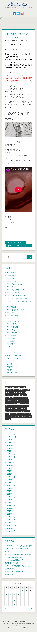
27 (14, 604)
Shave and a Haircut (19, 392)
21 (18, 601)
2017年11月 (11, 491)
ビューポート (22, 411)
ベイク (7, 414)
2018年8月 (11, 465)
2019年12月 (11, 437)
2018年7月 (11, 468)
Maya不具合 (11, 324)
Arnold (12, 387)
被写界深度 (25, 416)
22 (22, 601)
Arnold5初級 (11, 275)
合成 (12, 416)
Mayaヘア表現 (12, 315)
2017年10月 (11, 494)
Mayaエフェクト (13, 292)
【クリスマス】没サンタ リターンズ (18, 246)
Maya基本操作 (12, 332)
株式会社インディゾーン (16, 627)
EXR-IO (23, 387)
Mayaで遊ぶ (24, 40)
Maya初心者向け (13, 327)
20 (14, 601)
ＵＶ (9, 419)
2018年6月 (11, 471)
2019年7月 (11, 442)
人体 (29, 414)
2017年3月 (11, 514)
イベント (10, 350)
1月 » (30, 608)
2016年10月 (11, 528)
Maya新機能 (11, 335)
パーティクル (14, 411)
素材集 (9, 370)
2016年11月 (11, 525)
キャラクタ (8, 400)
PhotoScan (20, 390)
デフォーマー (8, 408)
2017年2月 (11, 517)
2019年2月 (11, 457)
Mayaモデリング (13, 318)
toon (17, 395)
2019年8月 (11, 439)
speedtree (8, 395)
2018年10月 (11, 462)
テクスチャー (25, 403)
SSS (13, 395)
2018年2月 (11, 482)
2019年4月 (11, 451)
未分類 (9, 364)
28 (18, 604)
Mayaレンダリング (14, 321)
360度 (7, 387)
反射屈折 (7, 416)
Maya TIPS (11, 278)
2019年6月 (11, 445)
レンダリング (23, 414)
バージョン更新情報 (14, 355)
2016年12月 (11, 522)
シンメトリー (8, 403)
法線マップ (18, 416)
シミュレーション (17, 400)
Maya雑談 (11, 341)
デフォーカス (25, 406)
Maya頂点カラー (13, 344)
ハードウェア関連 (13, 358)
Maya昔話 (11, 338)
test (8, 347)
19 (10, 601)
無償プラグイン (12, 367)
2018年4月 (11, 477)
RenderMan (8, 392)
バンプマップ (22, 408)
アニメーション (16, 398)
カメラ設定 (24, 398)
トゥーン (16, 408)
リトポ (16, 414)
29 (22, 604)
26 (10, 604)
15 (22, 597)
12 (10, 597)
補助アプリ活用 (12, 372)
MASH (14, 390)
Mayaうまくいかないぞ (15, 290)
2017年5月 (11, 508)
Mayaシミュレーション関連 (17, 298)
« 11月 (7, 608)
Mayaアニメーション (15, 284)
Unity (22, 395)
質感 (30, 416)
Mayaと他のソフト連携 (15, 310)
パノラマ (7, 411)
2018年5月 (11, 474)
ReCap (27, 390)
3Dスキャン (11, 272)
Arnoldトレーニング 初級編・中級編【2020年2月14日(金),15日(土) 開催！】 (18, 549)
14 (18, 597)
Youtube (8, 398)
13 (14, 597)
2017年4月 (11, 511)
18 (6, 601)
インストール (12, 352)
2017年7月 (11, 502)
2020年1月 (11, 434)
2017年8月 (11, 499)
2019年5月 (11, 448)
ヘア (29, 411)
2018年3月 (11, 479)
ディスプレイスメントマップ (12, 406)
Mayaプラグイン (13, 312)
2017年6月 (11, 505)
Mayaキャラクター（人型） (17, 295)
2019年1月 (11, 459)
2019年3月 (11, 454)
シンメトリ (26, 400)
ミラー (12, 414)
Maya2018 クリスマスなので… (16, 242)
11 (6, 597)
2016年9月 (11, 531)
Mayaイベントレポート (15, 287)
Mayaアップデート (14, 281)
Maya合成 (11, 330)
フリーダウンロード (14, 361)
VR (25, 395)
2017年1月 (11, 520)
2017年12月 (11, 488)
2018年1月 (11, 485)
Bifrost (18, 387)
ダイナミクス (17, 403)
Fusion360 (8, 390)
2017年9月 (11, 497)
